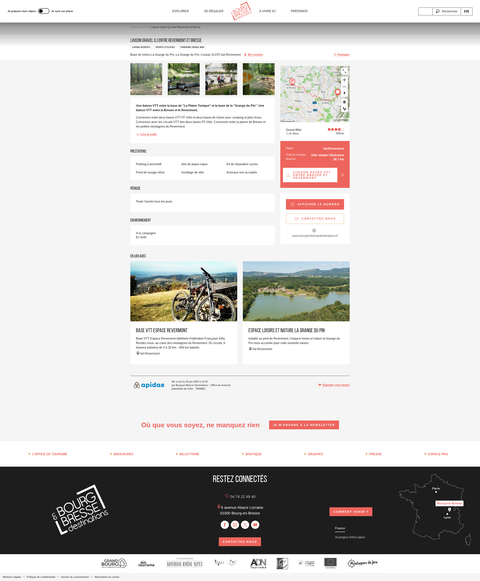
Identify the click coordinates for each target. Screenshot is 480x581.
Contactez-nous (240, 541)
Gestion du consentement (75, 577)
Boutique (254, 454)
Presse (375, 454)
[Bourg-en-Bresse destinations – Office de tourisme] (80, 533)
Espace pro (438, 454)
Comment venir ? (350, 511)
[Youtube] (255, 525)
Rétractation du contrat (106, 577)
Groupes (315, 454)
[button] (446, 9)
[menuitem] (180, 11)
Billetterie (189, 454)
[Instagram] (235, 525)
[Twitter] (245, 525)
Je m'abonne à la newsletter (304, 425)
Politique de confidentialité (41, 577)
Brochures (124, 454)
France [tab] (340, 528)
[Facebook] (225, 525)
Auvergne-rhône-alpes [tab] (350, 537)
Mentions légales (12, 577)
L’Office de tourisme (49, 454)
